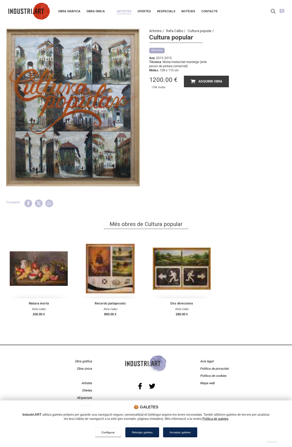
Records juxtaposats (110, 303)
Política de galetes (215, 418)
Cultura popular (200, 31)
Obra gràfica (69, 11)
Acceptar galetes (180, 432)
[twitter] (152, 386)
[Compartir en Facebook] (28, 203)
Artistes (124, 11)
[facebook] (139, 386)
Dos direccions (181, 303)
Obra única (95, 11)
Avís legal (207, 361)
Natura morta (39, 303)
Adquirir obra (210, 81)
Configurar (108, 432)
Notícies (188, 11)
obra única (156, 50)
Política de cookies (213, 376)
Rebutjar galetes (142, 432)
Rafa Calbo (175, 31)
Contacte (209, 11)
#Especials (166, 11)
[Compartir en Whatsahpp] (49, 203)
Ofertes (144, 11)
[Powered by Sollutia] (146, 441)
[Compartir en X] (39, 203)
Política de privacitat (214, 368)
